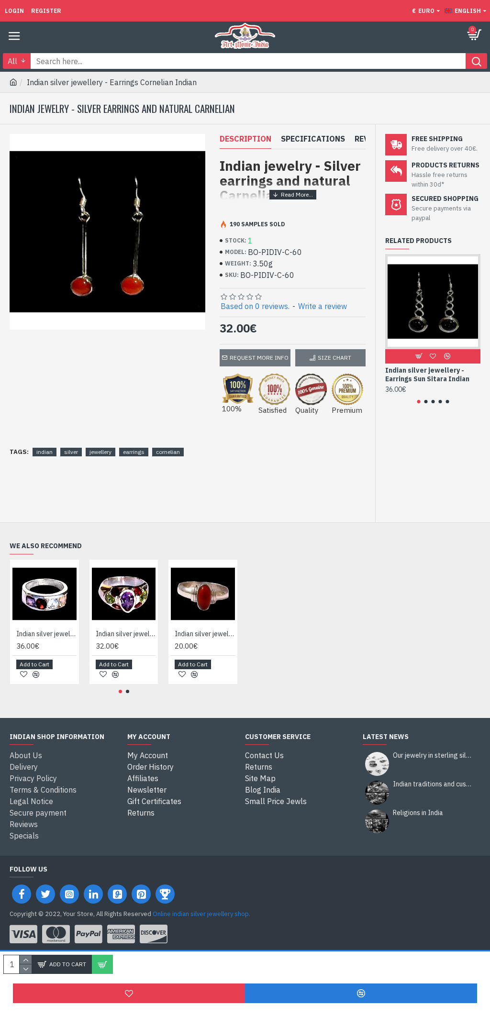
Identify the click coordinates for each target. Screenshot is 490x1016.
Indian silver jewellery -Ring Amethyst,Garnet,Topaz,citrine (46, 633)
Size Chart (334, 357)
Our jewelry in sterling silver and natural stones (433, 755)
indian (44, 451)
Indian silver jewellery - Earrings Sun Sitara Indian (427, 374)
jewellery (100, 451)
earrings (134, 451)
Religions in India (418, 813)
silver (71, 451)
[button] (418, 401)
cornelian (168, 451)
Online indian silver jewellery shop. (201, 914)
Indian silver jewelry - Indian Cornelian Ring (205, 633)
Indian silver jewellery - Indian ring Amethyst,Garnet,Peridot (126, 633)
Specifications (313, 139)
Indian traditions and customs (433, 784)
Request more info (259, 357)
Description (245, 139)
